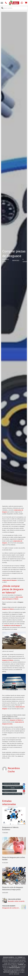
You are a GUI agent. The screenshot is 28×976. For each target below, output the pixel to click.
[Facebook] (24, 784)
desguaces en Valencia (9, 790)
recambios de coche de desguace (12, 793)
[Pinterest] (24, 791)
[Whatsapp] (22, 3)
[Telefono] (6, 3)
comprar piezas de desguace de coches (12, 787)
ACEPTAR (11, 974)
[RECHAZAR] (26, 965)
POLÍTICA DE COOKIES (8, 972)
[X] (24, 786)
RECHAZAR (16, 974)
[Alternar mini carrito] (26, 3)
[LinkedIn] (24, 789)
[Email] (24, 793)
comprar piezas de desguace (11, 783)
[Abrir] (2, 3)
